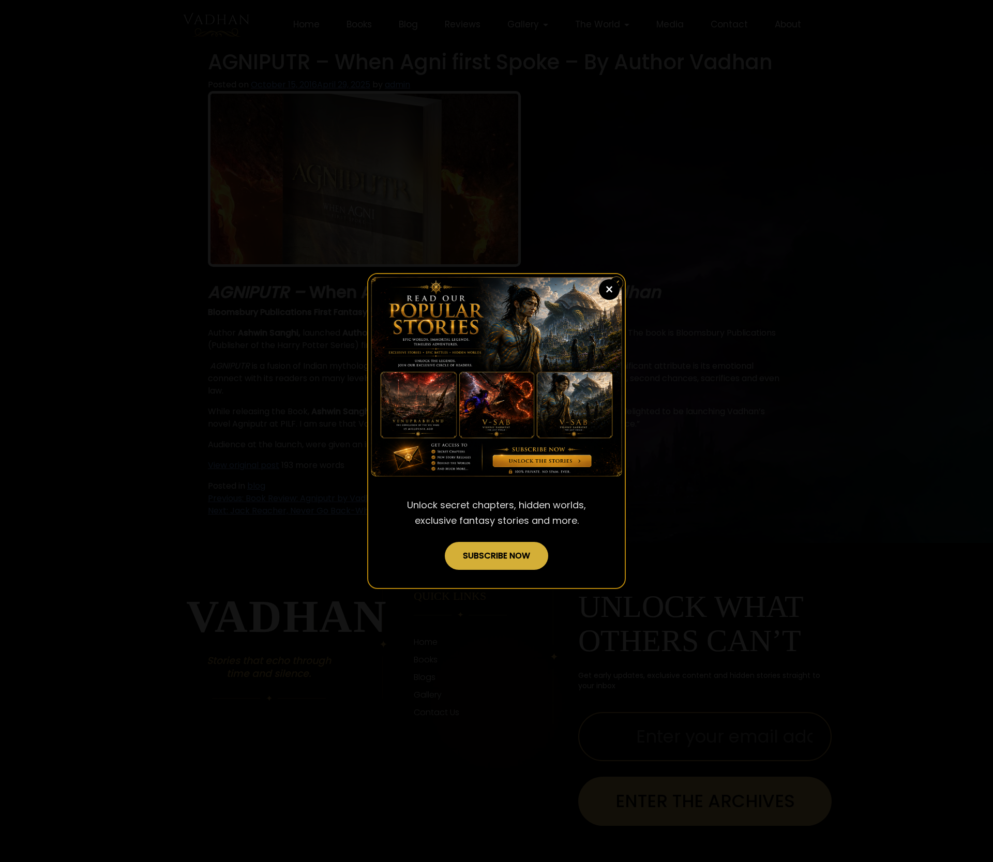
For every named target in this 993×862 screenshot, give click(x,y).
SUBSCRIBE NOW (496, 556)
